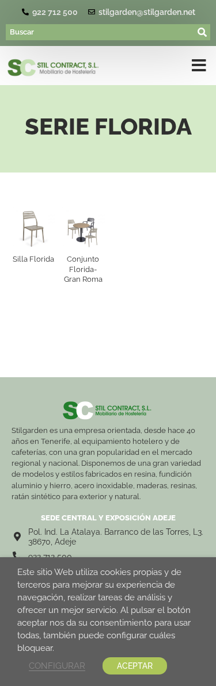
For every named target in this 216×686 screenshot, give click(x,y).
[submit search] (202, 32)
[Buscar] (100, 32)
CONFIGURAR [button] (57, 665)
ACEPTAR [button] (135, 665)
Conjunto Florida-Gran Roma (83, 269)
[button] (199, 68)
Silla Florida (33, 259)
